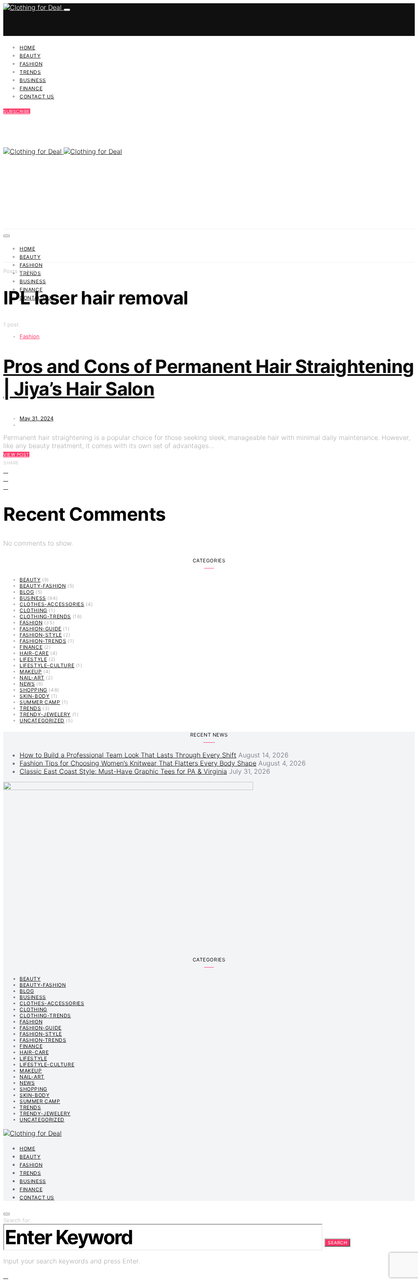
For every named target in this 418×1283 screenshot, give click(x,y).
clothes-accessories (52, 604)
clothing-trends (45, 616)
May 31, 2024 (36, 418)
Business (33, 80)
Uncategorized (42, 720)
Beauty (30, 56)
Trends (30, 72)
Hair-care (34, 653)
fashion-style (41, 635)
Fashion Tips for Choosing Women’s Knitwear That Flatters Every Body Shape (138, 763)
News (27, 684)
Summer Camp (40, 702)
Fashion (31, 64)
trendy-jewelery (45, 714)
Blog (27, 592)
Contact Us (37, 96)
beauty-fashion (43, 586)
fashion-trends (43, 641)
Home (27, 47)
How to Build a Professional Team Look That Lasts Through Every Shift (128, 755)
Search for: (17, 1220)
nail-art (32, 678)
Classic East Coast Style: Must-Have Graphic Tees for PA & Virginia (123, 771)
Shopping (33, 690)
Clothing (33, 610)
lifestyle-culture (47, 665)
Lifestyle (33, 659)
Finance (31, 88)
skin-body (34, 696)
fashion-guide (41, 629)
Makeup (31, 671)
